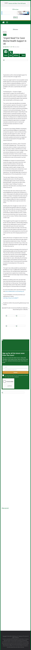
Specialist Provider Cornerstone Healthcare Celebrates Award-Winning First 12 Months (15, 308)
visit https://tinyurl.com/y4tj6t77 (10, 298)
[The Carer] (3, 22)
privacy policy (20, 375)
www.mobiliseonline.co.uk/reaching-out (14, 291)
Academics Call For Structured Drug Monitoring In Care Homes (16, 303)
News (5, 34)
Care (15, 46)
